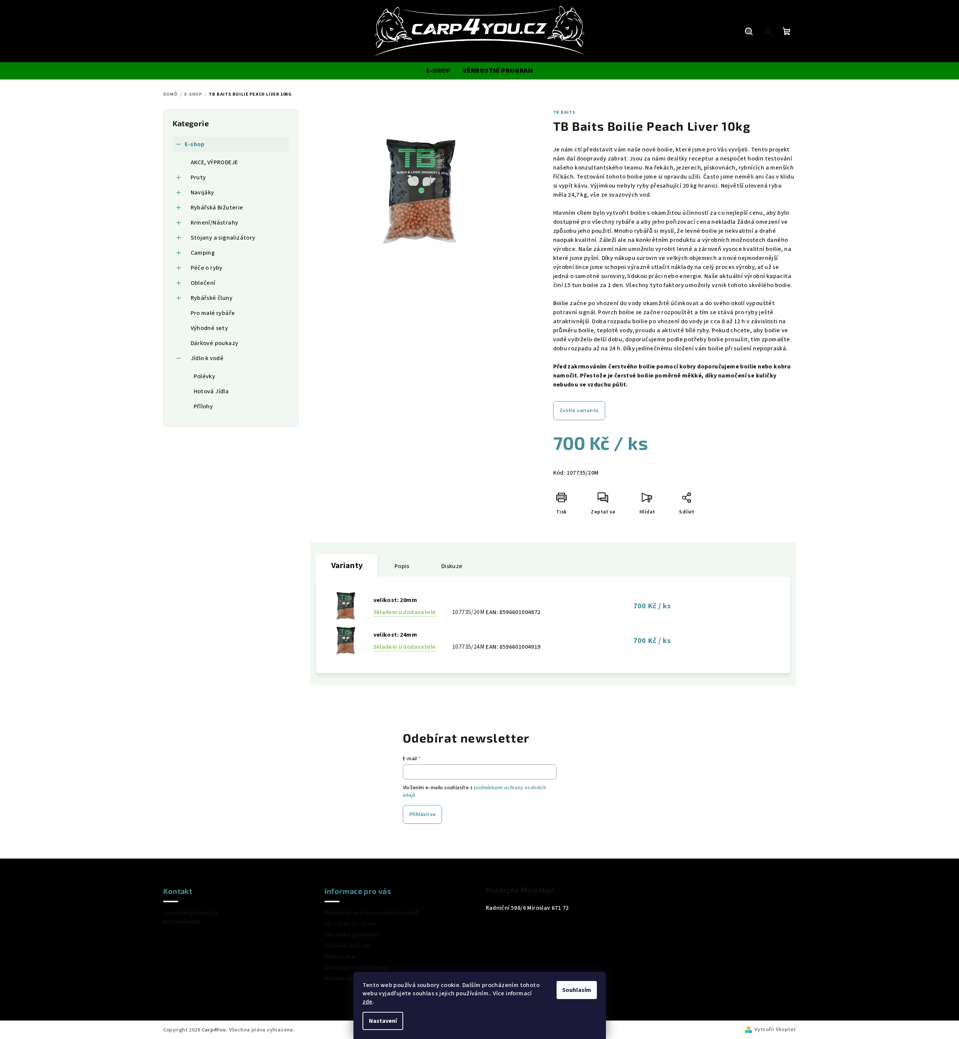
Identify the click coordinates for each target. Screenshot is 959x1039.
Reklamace (339, 956)
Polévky (205, 376)
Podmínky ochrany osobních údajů (371, 913)
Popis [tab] (402, 566)
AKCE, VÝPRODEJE (214, 162)
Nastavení (383, 1021)
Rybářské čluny (212, 298)
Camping (203, 253)
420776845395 (182, 922)
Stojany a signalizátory (223, 238)
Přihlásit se (422, 814)
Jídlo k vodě (207, 358)
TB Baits (564, 112)
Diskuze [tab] (452, 566)
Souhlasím (576, 990)
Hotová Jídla (211, 391)
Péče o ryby (207, 268)
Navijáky (202, 192)
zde (367, 1002)
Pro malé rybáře (213, 313)
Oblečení (203, 283)
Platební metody (347, 945)
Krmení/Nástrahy (215, 222)
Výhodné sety (209, 328)
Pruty (198, 177)
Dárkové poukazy (215, 343)
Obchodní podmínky (352, 935)
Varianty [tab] (347, 565)
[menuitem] (438, 70)
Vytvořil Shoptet (775, 1029)
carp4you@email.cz (190, 913)
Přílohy (203, 406)
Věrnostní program (350, 924)
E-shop (195, 144)
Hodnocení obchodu (352, 978)
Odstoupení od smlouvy (357, 967)
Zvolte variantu (579, 410)
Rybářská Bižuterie (217, 207)
